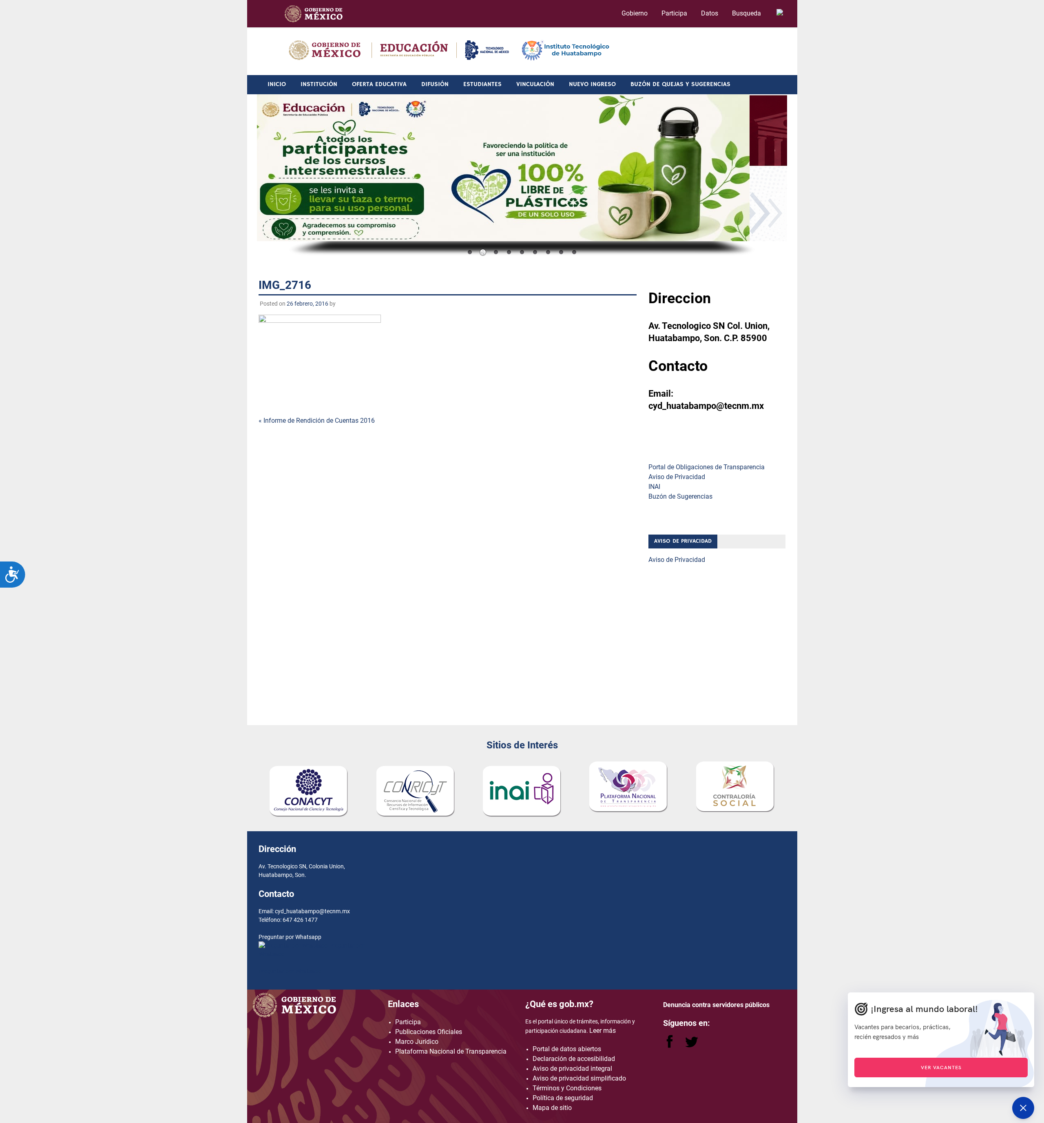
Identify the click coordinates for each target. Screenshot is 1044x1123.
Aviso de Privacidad (676, 477)
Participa (674, 13)
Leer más (602, 1030)
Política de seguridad (563, 1098)
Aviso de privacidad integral (572, 1068)
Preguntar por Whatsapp (290, 971)
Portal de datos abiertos (567, 1049)
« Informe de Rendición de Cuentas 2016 (317, 420)
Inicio (277, 84)
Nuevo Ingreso (592, 84)
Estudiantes (482, 84)
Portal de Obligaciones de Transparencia (706, 467)
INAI (654, 486)
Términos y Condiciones (567, 1088)
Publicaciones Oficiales (428, 1032)
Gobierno (635, 13)
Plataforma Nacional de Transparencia (451, 1051)
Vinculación (535, 84)
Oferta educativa (379, 84)
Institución (319, 84)
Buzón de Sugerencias (680, 496)
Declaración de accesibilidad (574, 1059)
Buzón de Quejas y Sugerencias (680, 84)
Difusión (435, 84)
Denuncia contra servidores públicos (716, 1005)
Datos (709, 13)
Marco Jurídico (416, 1041)
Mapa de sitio (552, 1108)
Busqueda (747, 13)
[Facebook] (670, 1046)
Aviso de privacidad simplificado (579, 1078)
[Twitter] (691, 1046)
